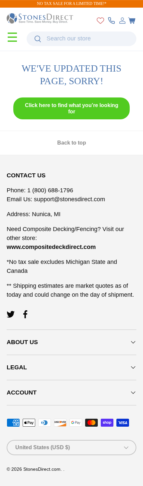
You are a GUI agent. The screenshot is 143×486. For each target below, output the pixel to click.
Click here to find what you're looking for (71, 108)
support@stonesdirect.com (69, 199)
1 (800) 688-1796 (49, 190)
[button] (131, 20)
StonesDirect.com (42, 469)
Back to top (71, 143)
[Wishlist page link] (100, 20)
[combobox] (81, 38)
